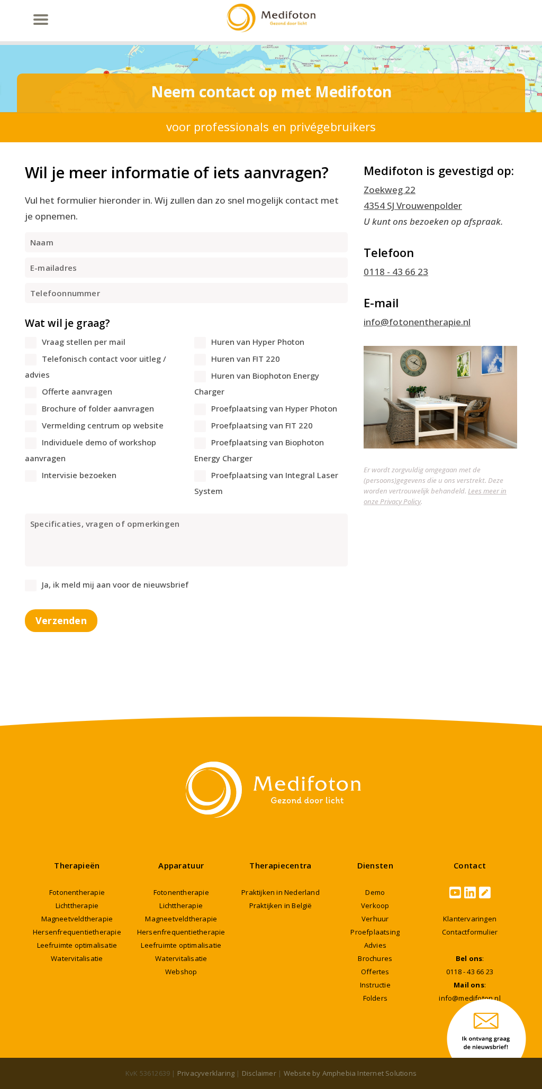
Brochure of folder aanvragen (98, 408)
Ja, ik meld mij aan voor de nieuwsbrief (115, 584)
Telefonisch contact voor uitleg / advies (95, 366)
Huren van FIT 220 (245, 358)
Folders (375, 998)
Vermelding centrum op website (103, 425)
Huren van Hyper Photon (257, 341)
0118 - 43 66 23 (396, 272)
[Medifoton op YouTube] (455, 892)
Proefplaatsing (375, 932)
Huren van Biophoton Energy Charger (256, 383)
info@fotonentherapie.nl (417, 322)
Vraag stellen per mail (83, 341)
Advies (375, 945)
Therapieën (77, 865)
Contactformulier (470, 932)
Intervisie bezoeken (79, 475)
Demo (375, 892)
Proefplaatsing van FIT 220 (262, 425)
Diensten (375, 865)
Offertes (375, 971)
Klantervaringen (469, 918)
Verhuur (375, 918)
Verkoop (375, 905)
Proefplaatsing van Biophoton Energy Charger (259, 450)
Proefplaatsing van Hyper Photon (274, 408)
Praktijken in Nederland (280, 892)
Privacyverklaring (205, 1073)
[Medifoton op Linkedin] (470, 892)
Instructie (375, 985)
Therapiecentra (280, 865)
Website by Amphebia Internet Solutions (350, 1073)
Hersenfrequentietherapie (77, 932)
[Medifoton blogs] (485, 892)
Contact (470, 865)
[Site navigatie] (40, 19)
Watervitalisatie (77, 958)
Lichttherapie (77, 905)
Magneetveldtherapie (77, 918)
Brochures (375, 958)
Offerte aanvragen (77, 391)
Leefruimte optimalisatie (77, 945)
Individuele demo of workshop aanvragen (90, 450)
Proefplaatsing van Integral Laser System (266, 483)
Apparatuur (181, 865)
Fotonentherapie (77, 892)
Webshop (181, 971)
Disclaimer (259, 1073)
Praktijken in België (280, 905)
